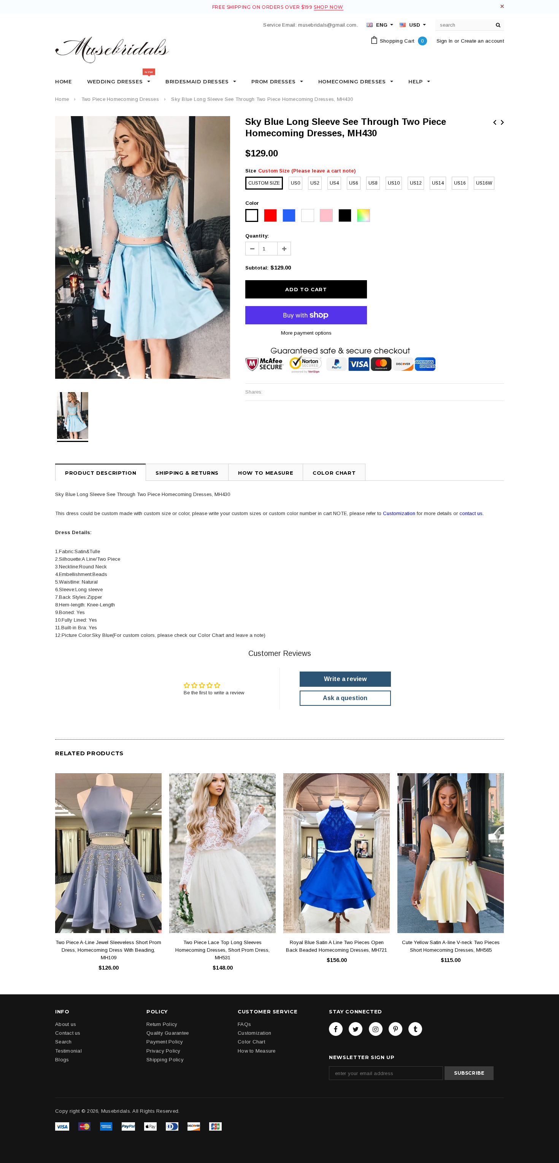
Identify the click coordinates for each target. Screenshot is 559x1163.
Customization (399, 513)
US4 (334, 183)
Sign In (445, 41)
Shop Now (328, 7)
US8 (373, 183)
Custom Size (264, 183)
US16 (460, 183)
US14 (438, 183)
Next (502, 122)
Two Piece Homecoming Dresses (120, 99)
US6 (353, 183)
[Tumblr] (415, 1029)
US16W (484, 183)
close (502, 6)
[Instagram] (376, 1029)
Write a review (345, 679)
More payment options (306, 333)
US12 (416, 183)
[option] (142, 247)
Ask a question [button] (345, 698)
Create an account (482, 41)
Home (62, 99)
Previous (494, 122)
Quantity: (257, 236)
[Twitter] (355, 1029)
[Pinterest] (395, 1029)
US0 (295, 183)
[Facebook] (336, 1029)
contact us (471, 513)
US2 (314, 183)
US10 (394, 183)
